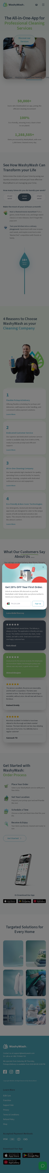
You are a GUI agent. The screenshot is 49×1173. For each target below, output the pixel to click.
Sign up (38, 603)
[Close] (43, 567)
